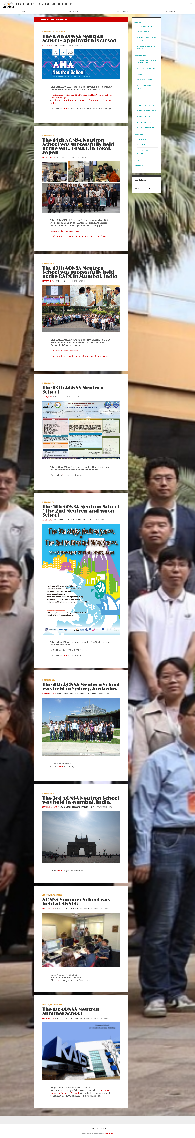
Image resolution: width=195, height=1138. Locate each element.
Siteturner (108, 1134)
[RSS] (191, 4)
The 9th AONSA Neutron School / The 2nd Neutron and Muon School (80, 511)
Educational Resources (145, 128)
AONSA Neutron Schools (146, 68)
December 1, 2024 (48, 281)
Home (24, 12)
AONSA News (170, 12)
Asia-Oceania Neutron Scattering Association (73, 520)
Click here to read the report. (64, 231)
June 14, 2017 (47, 520)
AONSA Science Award (144, 80)
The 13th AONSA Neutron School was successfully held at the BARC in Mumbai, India (79, 272)
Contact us (138, 166)
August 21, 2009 (48, 909)
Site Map (137, 160)
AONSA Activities (122, 12)
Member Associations (144, 32)
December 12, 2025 (49, 157)
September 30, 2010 (49, 807)
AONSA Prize (141, 74)
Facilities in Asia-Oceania (145, 105)
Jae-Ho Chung (60, 45)
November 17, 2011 (49, 693)
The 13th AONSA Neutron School (73, 390)
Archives (137, 189)
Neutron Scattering (141, 101)
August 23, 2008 (48, 1018)
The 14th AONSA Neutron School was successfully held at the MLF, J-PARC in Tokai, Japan (78, 146)
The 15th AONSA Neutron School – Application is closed (79, 38)
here (64, 108)
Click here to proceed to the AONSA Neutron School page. (79, 236)
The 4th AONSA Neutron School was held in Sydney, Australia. (81, 687)
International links (144, 122)
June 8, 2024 (47, 397)
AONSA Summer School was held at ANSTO (76, 902)
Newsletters (141, 145)
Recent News (60, 32)
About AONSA (73, 12)
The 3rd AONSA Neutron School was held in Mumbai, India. (80, 800)
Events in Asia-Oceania (145, 116)
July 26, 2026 (47, 45)
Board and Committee (145, 26)
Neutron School (48, 32)
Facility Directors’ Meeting (146, 111)
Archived (45, 895)
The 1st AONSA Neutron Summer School (71, 1011)
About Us (137, 22)
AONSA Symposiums (143, 94)
